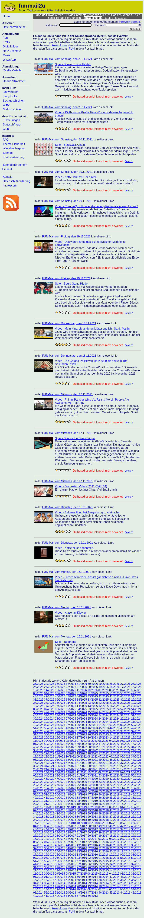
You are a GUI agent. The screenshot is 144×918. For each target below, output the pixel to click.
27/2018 (114, 816)
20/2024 (38, 721)
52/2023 (136, 724)
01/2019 (136, 791)
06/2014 (114, 889)
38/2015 (71, 864)
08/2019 (82, 807)
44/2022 (136, 743)
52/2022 (49, 743)
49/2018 (93, 810)
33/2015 (125, 864)
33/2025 (93, 699)
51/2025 (114, 693)
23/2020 (104, 785)
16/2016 (49, 854)
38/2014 (104, 879)
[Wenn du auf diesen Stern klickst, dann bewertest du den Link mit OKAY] (62, 96)
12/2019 (38, 807)
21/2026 (82, 686)
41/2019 (49, 797)
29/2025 (136, 699)
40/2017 (93, 829)
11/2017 (82, 838)
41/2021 (82, 762)
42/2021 (71, 762)
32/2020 (114, 781)
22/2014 (60, 886)
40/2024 (38, 715)
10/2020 (136, 788)
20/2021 (93, 769)
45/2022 (125, 743)
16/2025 (60, 705)
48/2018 (104, 810)
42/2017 (71, 829)
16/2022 (114, 753)
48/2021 (114, 759)
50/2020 (136, 775)
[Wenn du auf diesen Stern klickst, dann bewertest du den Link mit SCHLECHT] (59, 96)
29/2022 (82, 750)
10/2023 (49, 740)
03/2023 (125, 740)
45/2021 (38, 762)
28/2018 (104, 816)
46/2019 (104, 794)
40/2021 (93, 762)
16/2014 (125, 886)
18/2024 (60, 721)
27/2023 (82, 734)
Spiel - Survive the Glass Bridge (75, 438)
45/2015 (104, 860)
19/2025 (136, 702)
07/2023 (82, 740)
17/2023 (82, 737)
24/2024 (104, 718)
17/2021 (125, 769)
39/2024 (49, 715)
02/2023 (136, 740)
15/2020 (82, 788)
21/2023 (38, 737)
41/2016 (104, 845)
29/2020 (38, 785)
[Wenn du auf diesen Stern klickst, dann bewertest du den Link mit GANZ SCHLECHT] (56, 96)
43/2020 (104, 778)
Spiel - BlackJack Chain (70, 144)
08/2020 (49, 791)
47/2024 (71, 712)
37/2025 (49, 699)
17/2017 (125, 835)
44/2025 (82, 696)
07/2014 (103, 889)
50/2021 (93, 759)
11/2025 (114, 705)
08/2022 (92, 756)
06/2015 (92, 873)
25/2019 (114, 800)
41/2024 (136, 712)
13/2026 (60, 690)
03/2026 (60, 693)
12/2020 (114, 788)
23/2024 (114, 718)
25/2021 (38, 769)
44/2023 (114, 728)
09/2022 (82, 756)
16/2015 (93, 870)
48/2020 (49, 778)
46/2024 (82, 712)
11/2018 (71, 823)
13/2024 (114, 721)
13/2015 (125, 870)
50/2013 (71, 892)
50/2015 (49, 860)
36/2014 (125, 879)
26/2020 (71, 785)
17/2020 (60, 788)
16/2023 (93, 737)
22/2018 (60, 819)
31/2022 (60, 750)
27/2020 (60, 785)
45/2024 (93, 712)
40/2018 (82, 813)
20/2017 (93, 835)
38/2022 (93, 747)
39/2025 (136, 696)
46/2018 (125, 810)
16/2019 (104, 804)
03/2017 (60, 841)
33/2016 (82, 848)
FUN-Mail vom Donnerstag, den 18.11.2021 (69, 323)
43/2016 (82, 845)
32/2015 (136, 864)
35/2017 (38, 832)
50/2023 (49, 728)
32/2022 (49, 750)
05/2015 (103, 873)
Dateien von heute (14, 26)
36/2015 (93, 864)
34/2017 (49, 832)
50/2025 (125, 693)
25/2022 (125, 750)
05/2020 (82, 791)
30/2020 (136, 781)
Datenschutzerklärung (16, 181)
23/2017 (60, 835)
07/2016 (38, 857)
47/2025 (49, 696)
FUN (72, 48)
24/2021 (49, 769)
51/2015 (38, 860)
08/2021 (114, 772)
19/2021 (104, 769)
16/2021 (136, 769)
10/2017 (92, 838)
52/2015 (136, 857)
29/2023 (60, 734)
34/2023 (114, 731)
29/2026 (104, 683)
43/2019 (136, 794)
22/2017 (71, 835)
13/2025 (93, 705)
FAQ (5, 139)
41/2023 (38, 731)
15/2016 (60, 854)
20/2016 (114, 851)
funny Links (10, 96)
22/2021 (71, 769)
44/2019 (125, 794)
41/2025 (114, 696)
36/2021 (136, 762)
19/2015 (60, 870)
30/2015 (49, 867)
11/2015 (38, 873)
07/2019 (92, 807)
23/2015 (125, 867)
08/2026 (114, 690)
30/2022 (71, 750)
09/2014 (92, 889)
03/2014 (38, 892)
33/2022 (38, 750)
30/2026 (93, 683)
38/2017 (114, 829)
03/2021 (60, 775)
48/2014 (104, 876)
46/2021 (136, 759)
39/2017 (104, 829)
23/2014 (49, 886)
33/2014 (49, 883)
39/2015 (60, 864)
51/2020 (125, 775)
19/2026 (104, 686)
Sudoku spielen (12, 109)
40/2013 (60, 895)
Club (6, 128)
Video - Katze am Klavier (70, 612)
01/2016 (104, 857)
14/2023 (114, 737)
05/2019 (114, 807)
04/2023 (114, 740)
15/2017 (38, 838)
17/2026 (125, 686)
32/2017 (71, 832)
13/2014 (49, 889)
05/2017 (38, 841)
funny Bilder (10, 91)
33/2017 (60, 832)
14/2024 (104, 721)
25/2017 (38, 835)
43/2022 (38, 747)
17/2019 (93, 804)
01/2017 (82, 841)
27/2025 (49, 702)
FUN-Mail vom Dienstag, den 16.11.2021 (67, 507)
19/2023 (60, 737)
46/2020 (71, 778)
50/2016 (114, 841)
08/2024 (60, 724)
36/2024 (82, 715)
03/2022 (38, 759)
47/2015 (82, 860)
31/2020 (125, 781)
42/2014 (60, 879)
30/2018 (82, 816)
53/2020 (104, 775)
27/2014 (114, 883)
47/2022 (104, 743)
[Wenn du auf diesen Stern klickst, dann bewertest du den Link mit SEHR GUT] (69, 96)
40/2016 (114, 845)
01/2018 (49, 810)
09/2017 (103, 838)
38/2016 (136, 845)
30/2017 (93, 832)
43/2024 (114, 712)
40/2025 (125, 696)
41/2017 (82, 829)
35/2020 (82, 781)
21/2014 (71, 886)
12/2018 (60, 823)
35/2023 (104, 731)
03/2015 (125, 873)
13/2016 (82, 854)
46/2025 (60, 696)
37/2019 (93, 797)
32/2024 (125, 715)
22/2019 (38, 804)
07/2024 (71, 724)
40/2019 (60, 797)
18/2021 (114, 769)
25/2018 (136, 816)
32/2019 (38, 800)
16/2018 (125, 819)
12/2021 (71, 772)
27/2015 (82, 867)
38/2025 (38, 699)
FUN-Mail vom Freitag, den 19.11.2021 (66, 236)
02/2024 (125, 724)
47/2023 (82, 728)
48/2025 (38, 696)
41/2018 (71, 813)
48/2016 (136, 841)
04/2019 (125, 807)
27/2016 (38, 851)
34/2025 (82, 699)
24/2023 (114, 734)
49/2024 (49, 712)
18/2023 (71, 737)
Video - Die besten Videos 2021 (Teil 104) (81, 486)
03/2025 (93, 709)
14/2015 (114, 870)
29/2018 (93, 816)
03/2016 (82, 857)
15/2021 (38, 772)
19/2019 (71, 804)
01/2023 (38, 743)
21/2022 (60, 753)
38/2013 (71, 895)
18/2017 (114, 835)
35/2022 (125, 747)
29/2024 (49, 718)
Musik (6, 55)
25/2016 (60, 851)
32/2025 (104, 699)
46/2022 (114, 743)
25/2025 (71, 702)
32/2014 (60, 883)
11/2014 (71, 889)
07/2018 (114, 823)
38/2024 (60, 715)
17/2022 (104, 753)
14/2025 (82, 705)
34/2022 (136, 747)
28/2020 (49, 785)
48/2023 (71, 728)
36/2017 (136, 829)
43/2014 (49, 879)
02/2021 (71, 775)
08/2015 (71, 873)
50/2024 (38, 712)
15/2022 (125, 753)
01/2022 (60, 759)
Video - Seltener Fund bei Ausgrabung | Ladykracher (87, 512)
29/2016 (125, 848)
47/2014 (114, 876)
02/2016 (93, 857)
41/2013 (49, 895)
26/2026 (136, 683)
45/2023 (104, 728)
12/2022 (49, 756)
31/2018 (71, 816)
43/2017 (60, 829)
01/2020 (125, 791)
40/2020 (136, 778)
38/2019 (82, 797)
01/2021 (82, 775)
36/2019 (104, 797)
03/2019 (136, 807)
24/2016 (71, 851)
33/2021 (60, 766)
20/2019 (60, 804)
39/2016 (125, 845)
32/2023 (136, 731)
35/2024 (93, 715)
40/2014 (82, 879)
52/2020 (114, 775)
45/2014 (136, 876)
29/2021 (104, 766)
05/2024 (93, 724)
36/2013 (93, 895)
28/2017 (114, 832)
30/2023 (49, 734)
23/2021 (60, 769)
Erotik (6, 42)
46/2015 (93, 860)
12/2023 (136, 737)
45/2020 (82, 778)
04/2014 (136, 889)
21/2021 (82, 769)
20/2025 (125, 702)
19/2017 (104, 835)
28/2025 (38, 702)
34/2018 (38, 816)
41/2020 (125, 778)
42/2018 (60, 813)
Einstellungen (11, 120)
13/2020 (104, 788)
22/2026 (71, 686)
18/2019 (82, 804)
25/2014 (136, 883)
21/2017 (82, 835)
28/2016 (136, 848)
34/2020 (93, 781)
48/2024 (60, 712)
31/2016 (104, 848)
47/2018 (114, 810)
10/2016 (114, 854)
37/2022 (104, 747)
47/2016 (38, 845)
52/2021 (71, 759)
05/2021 (38, 775)
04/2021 (49, 775)
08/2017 (114, 838)
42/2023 (136, 728)
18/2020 (49, 788)
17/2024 (71, 721)
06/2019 (103, 807)
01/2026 (82, 693)
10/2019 (60, 807)
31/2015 (38, 867)
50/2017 (93, 826)
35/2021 (38, 766)
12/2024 (125, 721)
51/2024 (136, 709)
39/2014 (93, 879)
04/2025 (82, 709)
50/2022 (71, 743)
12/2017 (71, 838)
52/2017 (71, 826)
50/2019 (60, 794)
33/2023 (125, 731)
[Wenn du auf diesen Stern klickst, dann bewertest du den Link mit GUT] (66, 96)
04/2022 (136, 756)
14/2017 (49, 838)
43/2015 (125, 860)
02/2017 (71, 841)
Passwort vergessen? (130, 22)
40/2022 (71, 747)
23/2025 (93, 702)
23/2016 (82, 851)
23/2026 (60, 686)
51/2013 (60, 892)
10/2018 (82, 823)
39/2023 (60, 731)
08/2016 (136, 854)
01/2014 (49, 876)
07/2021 (125, 772)
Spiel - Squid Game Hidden (72, 283)
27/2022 (104, 750)
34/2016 (71, 848)
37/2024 (71, 715)
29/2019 (71, 800)
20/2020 (136, 785)
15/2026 (38, 690)
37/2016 (38, 848)
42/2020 (114, 778)
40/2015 (49, 864)
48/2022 (93, 743)
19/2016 (125, 851)
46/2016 (49, 845)
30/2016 (114, 848)
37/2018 (114, 813)
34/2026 (49, 683)
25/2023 (104, 734)
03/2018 (49, 826)
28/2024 (60, 718)
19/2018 (93, 819)
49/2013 (82, 892)
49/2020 (38, 778)
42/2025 (104, 696)
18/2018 (104, 819)
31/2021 (82, 766)
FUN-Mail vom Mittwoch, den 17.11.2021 (67, 394)
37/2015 (82, 864)
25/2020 (82, 785)
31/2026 (82, 683)
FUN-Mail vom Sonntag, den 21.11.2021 (67, 58)
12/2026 (71, 690)
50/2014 (82, 876)
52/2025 (104, 693)
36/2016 (49, 848)
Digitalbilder (10, 46)
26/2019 (104, 800)
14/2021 (49, 772)
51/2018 (71, 810)
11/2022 (60, 756)
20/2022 (71, 753)
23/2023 (125, 734)
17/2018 (114, 819)
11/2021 (82, 772)
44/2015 (114, 860)
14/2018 (38, 823)
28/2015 (71, 867)
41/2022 (60, 747)
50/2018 (82, 810)
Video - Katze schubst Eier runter (75, 177)
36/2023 (93, 731)
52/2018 (60, 810)
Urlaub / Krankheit (14, 81)
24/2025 (82, 702)
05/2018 (136, 823)
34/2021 (49, 766)
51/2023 (38, 728)
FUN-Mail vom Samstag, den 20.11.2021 (67, 139)
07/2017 (125, 838)
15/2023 (104, 737)
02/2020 (114, 791)
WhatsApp (9, 59)
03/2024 (114, 724)
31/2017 (82, 832)
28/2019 (82, 800)
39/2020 (38, 781)
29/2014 (93, 883)
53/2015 (125, 857)
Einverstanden (93, 17)
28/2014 (104, 883)
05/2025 (71, 709)
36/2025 (60, 699)
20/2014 (82, 886)
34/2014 (38, 883)
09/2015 (60, 873)
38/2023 (71, 731)
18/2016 (136, 851)
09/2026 (103, 690)
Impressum (10, 185)
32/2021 (71, 766)
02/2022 (49, 759)
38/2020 (49, 781)
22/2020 (114, 785)
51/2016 (104, 841)
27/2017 (125, 832)
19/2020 (38, 788)
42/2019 (38, 797)
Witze (6, 105)
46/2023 (93, 728)
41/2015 (38, 864)
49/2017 (104, 826)
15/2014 (136, 886)
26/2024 (82, 718)
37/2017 (125, 829)
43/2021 (60, 762)
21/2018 (71, 819)
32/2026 (71, 683)
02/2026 (71, 693)
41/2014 (71, 879)
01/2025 (93, 693)
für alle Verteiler (12, 70)
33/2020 (104, 781)
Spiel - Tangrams (65, 641)
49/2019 (71, 794)
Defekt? (129, 96)
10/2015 (49, 873)
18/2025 (38, 705)
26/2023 (93, 734)
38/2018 (104, 813)
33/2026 (60, 683)
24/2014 (38, 886)
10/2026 (92, 690)
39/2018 (93, 813)
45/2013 (114, 892)
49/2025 (136, 693)
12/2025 (104, 705)
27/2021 (125, 766)
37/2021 (125, 762)
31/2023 (38, 734)
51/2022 (60, 743)
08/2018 (103, 823)
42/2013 (38, 895)
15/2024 (93, 721)
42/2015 (136, 860)
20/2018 (82, 819)
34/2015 (114, 864)
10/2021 (92, 772)
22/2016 (93, 851)
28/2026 (114, 683)
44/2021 (49, 762)
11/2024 (136, 721)
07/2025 (49, 709)
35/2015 (104, 864)
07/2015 (82, 873)
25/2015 (104, 867)
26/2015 (93, 867)
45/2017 (38, 829)
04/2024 (104, 724)
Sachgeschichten (13, 100)
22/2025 (104, 702)
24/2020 (93, 785)
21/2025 (114, 702)
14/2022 (136, 753)
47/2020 (60, 778)
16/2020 (71, 788)
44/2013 (125, 892)
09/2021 (103, 772)
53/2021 (93, 775)
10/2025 (125, 705)
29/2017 (104, 832)
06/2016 (49, 857)
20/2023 (49, 737)
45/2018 (136, 810)
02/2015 (136, 873)
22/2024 (125, 718)
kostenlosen (59, 45)
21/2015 (38, 870)
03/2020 (104, 791)
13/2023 (125, 737)
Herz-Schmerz (12, 50)
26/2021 (136, 766)
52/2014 (60, 876)
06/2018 (125, 823)
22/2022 (49, 753)
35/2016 (60, 848)
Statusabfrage (11, 124)
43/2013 (136, 892)
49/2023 (60, 728)
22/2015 (136, 867)
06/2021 (136, 772)
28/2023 (71, 734)
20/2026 (93, 686)
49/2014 (93, 876)
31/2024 (136, 715)
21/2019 (49, 804)
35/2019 (114, 797)
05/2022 (125, 756)
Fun (5, 37)
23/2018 (49, 819)
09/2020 (38, 791)
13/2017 (60, 838)
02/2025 (104, 709)
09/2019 (71, 807)
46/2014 (125, 876)
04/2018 (38, 826)
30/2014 (82, 883)
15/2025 (71, 705)
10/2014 (82, 889)
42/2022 (49, 747)
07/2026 (125, 690)
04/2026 (49, 693)
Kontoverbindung (13, 157)
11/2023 (38, 740)
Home (6, 16)
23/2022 (38, 753)
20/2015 (49, 870)
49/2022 (82, 743)
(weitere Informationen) (116, 18)
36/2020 (71, 781)
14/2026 (49, 690)
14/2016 (71, 854)
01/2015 (38, 876)
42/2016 (93, 845)
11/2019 (49, 807)
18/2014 (104, 886)
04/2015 (114, 873)
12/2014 (60, 889)
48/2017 (114, 826)
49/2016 (125, 841)
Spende (8, 152)
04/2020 (93, 791)
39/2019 (71, 797)
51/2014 (71, 876)
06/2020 (71, 791)
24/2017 (49, 835)
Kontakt (7, 176)
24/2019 (125, 800)
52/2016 (93, 841)
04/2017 (49, 841)
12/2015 (136, 870)
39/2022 (82, 747)
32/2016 (93, 848)
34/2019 (125, 797)
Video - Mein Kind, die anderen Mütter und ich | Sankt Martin (92, 328)
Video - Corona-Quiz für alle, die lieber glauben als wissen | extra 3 (96, 206)
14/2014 (38, 889)
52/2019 (38, 794)
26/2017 (136, 832)
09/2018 (92, 823)
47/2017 (125, 826)
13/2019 (136, 804)
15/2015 (104, 870)
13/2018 (49, 823)
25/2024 (93, 718)
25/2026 (38, 686)
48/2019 (82, 794)
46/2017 (136, 826)
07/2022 (103, 756)
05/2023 (103, 740)
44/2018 (38, 813)
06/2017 (136, 838)
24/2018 (38, 819)
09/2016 (125, 854)
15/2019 (114, 804)
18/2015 (71, 870)
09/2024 (49, 724)
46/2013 (104, 892)
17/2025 (49, 705)
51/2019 (49, 794)
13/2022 (38, 756)
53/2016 (114, 857)
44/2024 (104, 712)
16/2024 (82, 721)
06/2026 (136, 690)
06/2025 (60, 709)
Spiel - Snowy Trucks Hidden (73, 64)
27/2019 (93, 800)
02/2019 (38, 810)
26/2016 (49, 851)
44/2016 (71, 845)
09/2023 (60, 740)
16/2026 (136, 686)
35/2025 (71, 699)
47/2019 (93, 794)
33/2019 (136, 797)
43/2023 (125, 728)
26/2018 (125, 816)
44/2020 (93, 778)
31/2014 (71, 883)
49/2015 (60, 860)
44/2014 (38, 879)
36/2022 (114, 747)
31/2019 (49, 800)
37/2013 (82, 895)
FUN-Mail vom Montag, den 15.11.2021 (66, 571)
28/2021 (114, 766)
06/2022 (114, 756)
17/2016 (38, 854)
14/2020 (93, 788)
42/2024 (125, 712)
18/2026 (114, 686)
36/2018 (125, 813)
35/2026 (38, 683)
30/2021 (93, 766)
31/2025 (114, 699)
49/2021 (104, 759)
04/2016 (71, 857)
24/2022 (136, 750)
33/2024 (114, 715)
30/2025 (125, 699)
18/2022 (93, 753)
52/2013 (49, 892)
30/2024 (38, 718)
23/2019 (136, 800)
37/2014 (114, 879)
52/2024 (125, 709)
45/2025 (71, 696)
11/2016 (104, 854)
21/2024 (136, 718)
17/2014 (114, 886)
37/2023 (82, 731)
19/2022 (82, 753)
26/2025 (60, 702)
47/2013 (93, 892)
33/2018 (49, 816)
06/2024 (82, 724)
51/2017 (82, 826)
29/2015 (60, 867)
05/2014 (125, 889)
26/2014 (125, 883)
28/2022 (93, 750)
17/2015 (82, 870)
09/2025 (136, 705)
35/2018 (136, 813)
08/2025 (38, 709)
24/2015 (114, 867)
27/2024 (71, 718)
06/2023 (92, 740)
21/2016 (104, 851)
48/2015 (71, 860)
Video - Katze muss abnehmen (74, 547)
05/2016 (60, 857)
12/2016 (93, 854)
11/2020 (125, 788)
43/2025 (93, 696)
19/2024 (49, 721)
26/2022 (114, 750)
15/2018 (136, 819)
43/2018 (49, 813)
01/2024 (114, 709)
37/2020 (60, 781)
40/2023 (49, 731)
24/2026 (49, 686)
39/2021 (104, 762)
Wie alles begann (14, 148)
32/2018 (60, 816)
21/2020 (125, 785)
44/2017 (49, 829)
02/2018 (60, 826)
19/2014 (93, 886)
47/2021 (125, 759)
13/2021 (60, 772)
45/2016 (60, 845)
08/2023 (71, 740)
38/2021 (114, 762)
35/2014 (136, 879)
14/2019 (125, 804)
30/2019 (60, 800)
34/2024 (104, 715)
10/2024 (38, 724)
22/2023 (136, 734)
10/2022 (71, 756)
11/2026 (82, 690)
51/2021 (82, 759)
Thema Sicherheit (14, 144)
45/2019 (114, 794)
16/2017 (136, 835)
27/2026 (125, 683)
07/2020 (60, 791)
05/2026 (38, 693)
